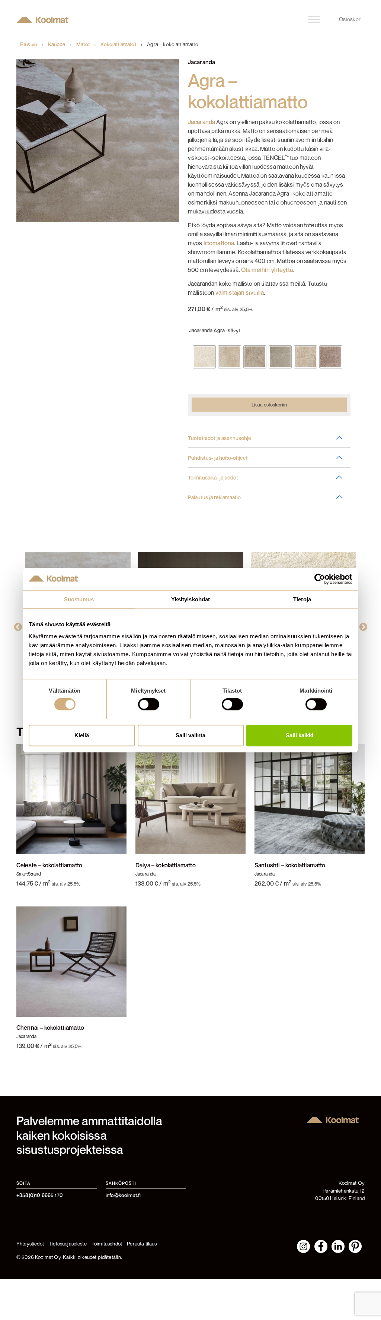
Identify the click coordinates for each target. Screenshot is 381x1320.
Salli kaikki (299, 735)
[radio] (204, 357)
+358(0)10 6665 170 (39, 1195)
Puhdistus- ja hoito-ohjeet (218, 458)
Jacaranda (201, 122)
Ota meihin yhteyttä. (267, 269)
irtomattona (219, 243)
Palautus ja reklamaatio (214, 497)
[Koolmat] (43, 19)
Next (361, 626)
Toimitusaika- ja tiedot (213, 477)
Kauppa (56, 44)
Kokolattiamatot (118, 44)
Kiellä (81, 735)
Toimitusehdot (107, 1244)
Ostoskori (350, 19)
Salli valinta (190, 735)
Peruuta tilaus (142, 1244)
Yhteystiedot (30, 1244)
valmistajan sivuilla (239, 292)
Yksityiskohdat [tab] (190, 599)
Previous (19, 626)
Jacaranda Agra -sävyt (214, 330)
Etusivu (28, 44)
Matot (83, 44)
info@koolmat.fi (123, 1195)
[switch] (148, 704)
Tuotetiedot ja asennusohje (219, 438)
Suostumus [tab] (79, 599)
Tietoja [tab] (302, 599)
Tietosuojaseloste (68, 1244)
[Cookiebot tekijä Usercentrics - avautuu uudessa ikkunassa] (319, 579)
